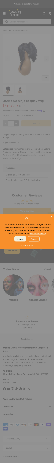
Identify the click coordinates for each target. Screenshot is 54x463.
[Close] (51, 216)
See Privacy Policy (38, 233)
